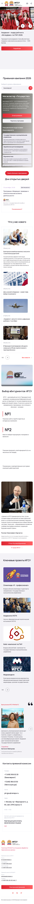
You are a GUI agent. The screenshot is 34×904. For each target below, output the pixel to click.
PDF (5, 826)
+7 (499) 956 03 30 (6, 867)
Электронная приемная (17, 887)
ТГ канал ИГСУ (15, 548)
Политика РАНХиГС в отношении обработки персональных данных (14, 849)
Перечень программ (17, 121)
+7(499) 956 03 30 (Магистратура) (11, 783)
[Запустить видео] (17, 375)
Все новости (26, 357)
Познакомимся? (17, 209)
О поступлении (17, 115)
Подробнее (4, 747)
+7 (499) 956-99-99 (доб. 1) (9, 880)
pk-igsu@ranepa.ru (11, 793)
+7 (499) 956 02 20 (6, 863)
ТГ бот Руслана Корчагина (17, 543)
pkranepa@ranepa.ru (6, 876)
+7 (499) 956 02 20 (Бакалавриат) (11, 776)
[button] (23, 26)
